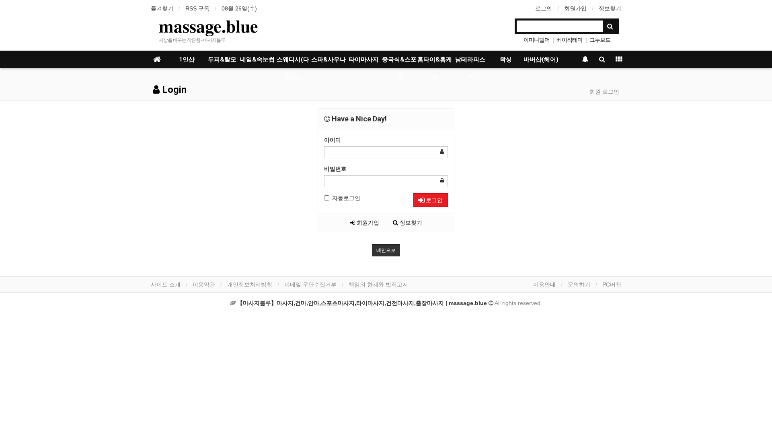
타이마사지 (364, 59)
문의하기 (579, 284)
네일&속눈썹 (257, 59)
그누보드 (599, 40)
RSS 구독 (197, 8)
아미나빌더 (537, 40)
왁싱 (506, 59)
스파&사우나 (328, 59)
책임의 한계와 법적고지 (378, 284)
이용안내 (544, 284)
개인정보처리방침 (249, 284)
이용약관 (204, 284)
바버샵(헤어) (541, 59)
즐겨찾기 (162, 8)
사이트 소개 (166, 284)
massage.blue (208, 26)
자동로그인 (346, 198)
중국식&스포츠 (399, 62)
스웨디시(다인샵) (293, 62)
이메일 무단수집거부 (310, 284)
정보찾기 (610, 8)
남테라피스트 (470, 62)
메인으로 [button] (386, 250)
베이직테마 (569, 40)
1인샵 (187, 59)
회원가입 (575, 8)
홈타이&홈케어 (434, 62)
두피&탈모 (222, 59)
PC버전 (611, 284)
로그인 (543, 8)
